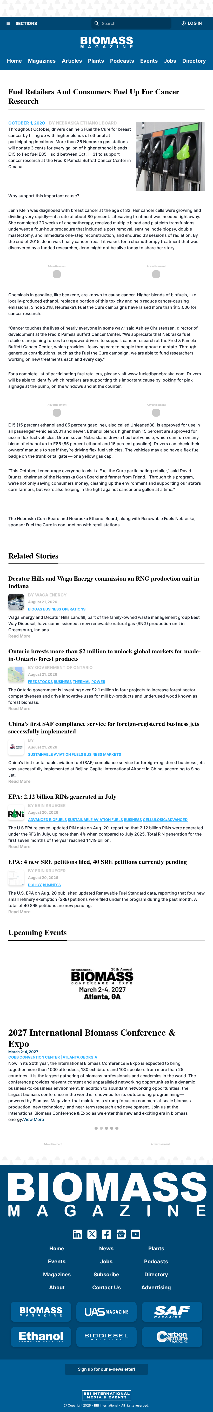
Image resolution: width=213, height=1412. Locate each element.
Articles (72, 61)
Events (149, 61)
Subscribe (106, 1274)
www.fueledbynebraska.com (156, 373)
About (57, 1287)
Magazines (42, 61)
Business (52, 609)
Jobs (170, 61)
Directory (194, 61)
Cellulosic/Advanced (165, 819)
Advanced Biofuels (47, 819)
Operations (73, 609)
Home (14, 61)
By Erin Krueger (47, 805)
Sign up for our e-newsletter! (106, 1369)
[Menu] (8, 23)
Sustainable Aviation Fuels (55, 754)
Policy (35, 885)
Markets (112, 754)
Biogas (35, 609)
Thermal (81, 681)
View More (166, 1108)
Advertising (156, 1287)
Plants (96, 61)
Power (98, 681)
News (106, 1248)
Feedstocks (40, 681)
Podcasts (122, 61)
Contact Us (106, 1287)
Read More (19, 636)
